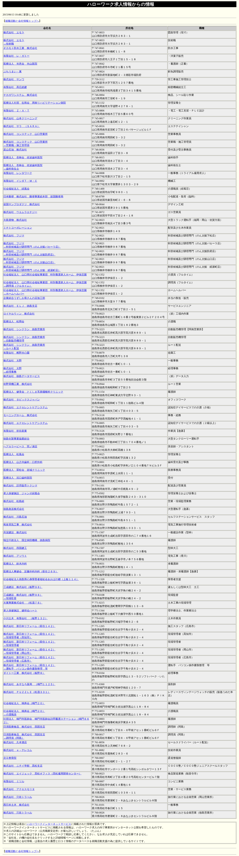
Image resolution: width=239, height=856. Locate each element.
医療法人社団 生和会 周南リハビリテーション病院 (34, 102)
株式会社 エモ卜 (13, 32)
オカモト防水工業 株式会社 (20, 48)
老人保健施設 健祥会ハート (20, 610)
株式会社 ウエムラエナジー (20, 212)
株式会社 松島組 (13, 501)
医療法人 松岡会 (13, 321)
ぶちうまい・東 (12, 71)
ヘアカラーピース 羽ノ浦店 (20, 446)
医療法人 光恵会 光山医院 (20, 63)
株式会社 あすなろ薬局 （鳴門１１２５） (29, 684)
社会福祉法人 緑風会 (16, 188)
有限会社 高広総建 (15, 87)
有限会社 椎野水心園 (16, 352)
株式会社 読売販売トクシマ (20, 485)
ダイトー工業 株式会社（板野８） (24, 673)
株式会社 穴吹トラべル (17, 797)
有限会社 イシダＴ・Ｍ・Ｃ (20, 180)
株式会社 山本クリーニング (20, 118)
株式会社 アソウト (15, 555)
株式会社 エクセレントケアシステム (25, 407)
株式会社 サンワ (13, 79)
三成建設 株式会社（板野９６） (22, 587)
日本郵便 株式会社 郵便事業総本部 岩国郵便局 (33, 196)
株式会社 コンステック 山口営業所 (25, 134)
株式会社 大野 (12, 360)
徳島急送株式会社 (13, 509)
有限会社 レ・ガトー (16, 56)
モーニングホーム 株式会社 (20, 415)
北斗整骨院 (9, 758)
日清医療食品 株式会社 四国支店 (24, 726)
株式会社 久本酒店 (15, 742)
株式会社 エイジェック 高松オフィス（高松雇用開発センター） (42, 773)
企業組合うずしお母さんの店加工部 (24, 298)
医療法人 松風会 (13, 454)
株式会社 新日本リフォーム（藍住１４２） (29, 626)
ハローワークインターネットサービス (49, 824)
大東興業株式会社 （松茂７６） (22, 602)
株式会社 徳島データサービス (21, 376)
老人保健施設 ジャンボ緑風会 (21, 493)
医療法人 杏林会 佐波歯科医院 (22, 157)
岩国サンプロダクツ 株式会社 (21, 204)
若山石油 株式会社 (15, 149)
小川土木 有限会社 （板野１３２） (25, 618)
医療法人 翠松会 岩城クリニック (24, 470)
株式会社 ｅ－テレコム (17, 750)
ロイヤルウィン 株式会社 (19, 313)
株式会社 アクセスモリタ (19, 789)
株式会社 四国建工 (15, 548)
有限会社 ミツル (13, 781)
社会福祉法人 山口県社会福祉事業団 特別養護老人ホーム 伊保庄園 (45, 274)
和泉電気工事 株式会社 (17, 524)
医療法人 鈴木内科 (15, 563)
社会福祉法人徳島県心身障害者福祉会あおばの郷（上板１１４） (41, 579)
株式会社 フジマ (13, 235)
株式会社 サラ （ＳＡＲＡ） (21, 126)
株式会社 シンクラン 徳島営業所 (24, 329)
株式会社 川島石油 (15, 516)
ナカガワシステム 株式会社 (20, 95)
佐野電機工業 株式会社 (17, 384)
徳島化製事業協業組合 (16, 438)
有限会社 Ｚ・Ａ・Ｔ (16, 110)
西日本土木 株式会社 (16, 804)
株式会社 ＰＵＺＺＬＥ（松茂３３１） (26, 692)
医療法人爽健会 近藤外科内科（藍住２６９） (30, 571)
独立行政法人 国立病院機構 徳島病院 (26, 540)
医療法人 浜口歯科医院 (17, 477)
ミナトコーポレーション (17, 227)
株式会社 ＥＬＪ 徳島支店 (20, 305)
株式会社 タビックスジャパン (21, 399)
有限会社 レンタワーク (17, 173)
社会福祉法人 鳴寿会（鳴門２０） (24, 703)
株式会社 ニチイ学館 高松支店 (22, 765)
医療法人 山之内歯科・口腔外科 (22, 462)
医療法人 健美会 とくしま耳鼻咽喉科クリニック (33, 391)
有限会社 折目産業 (15, 430)
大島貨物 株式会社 (15, 220)
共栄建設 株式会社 (15, 532)
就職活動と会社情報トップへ (22, 21)
